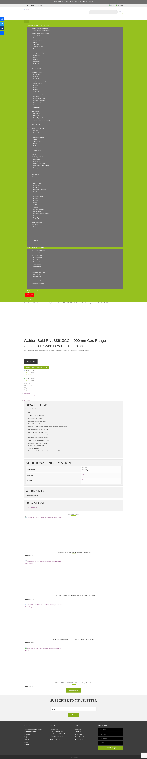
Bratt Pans (36, 187)
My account (78, 734)
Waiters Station (37, 150)
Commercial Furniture (35, 247)
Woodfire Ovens (37, 229)
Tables (35, 146)
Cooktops (35, 85)
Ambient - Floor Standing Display (41, 33)
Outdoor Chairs (37, 264)
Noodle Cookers (37, 40)
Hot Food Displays (38, 94)
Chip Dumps (36, 191)
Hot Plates (36, 96)
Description (27, 393)
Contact (30, 299)
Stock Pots (36, 44)
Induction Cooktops (38, 209)
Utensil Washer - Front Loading (41, 120)
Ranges (35, 215)
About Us (78, 731)
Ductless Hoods (36, 176)
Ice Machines (36, 64)
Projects (30, 292)
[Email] (2, 28)
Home (25, 303)
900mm (84, 480)
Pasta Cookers (37, 211)
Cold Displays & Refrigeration (40, 53)
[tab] (73, 394)
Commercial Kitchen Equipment (39, 25)
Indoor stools (36, 262)
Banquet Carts (37, 161)
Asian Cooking (36, 35)
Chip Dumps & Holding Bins (41, 81)
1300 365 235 (30, 5)
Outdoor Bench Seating (38, 283)
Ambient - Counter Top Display (40, 28)
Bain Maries (36, 74)
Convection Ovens (38, 196)
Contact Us (78, 729)
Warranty (26, 398)
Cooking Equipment (37, 181)
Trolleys (35, 148)
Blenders (35, 76)
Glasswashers (36, 115)
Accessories (35, 240)
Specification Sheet (32, 507)
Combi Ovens (37, 194)
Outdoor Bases (37, 276)
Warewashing (35, 111)
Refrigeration (36, 61)
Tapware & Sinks (36, 68)
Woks (34, 48)
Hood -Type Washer (38, 118)
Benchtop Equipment (37, 72)
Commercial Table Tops (38, 280)
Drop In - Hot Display (39, 163)
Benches (35, 130)
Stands (35, 143)
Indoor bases (36, 274)
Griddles (35, 89)
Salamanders (36, 105)
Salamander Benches (38, 137)
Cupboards (36, 132)
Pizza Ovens (35, 224)
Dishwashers (36, 113)
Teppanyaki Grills (38, 46)
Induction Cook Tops (39, 100)
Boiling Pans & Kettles (39, 98)
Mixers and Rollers (37, 222)
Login (112, 5)
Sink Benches (37, 141)
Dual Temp (36, 57)
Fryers (35, 87)
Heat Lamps (35, 154)
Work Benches (35, 174)
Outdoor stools (37, 266)
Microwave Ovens (38, 102)
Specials (30, 295)
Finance (39, 5)
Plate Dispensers (36, 124)
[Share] (2, 33)
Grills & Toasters (37, 92)
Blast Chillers (36, 55)
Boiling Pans (36, 185)
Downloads (27, 400)
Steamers (35, 42)
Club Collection (37, 257)
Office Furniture (33, 290)
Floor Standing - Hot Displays (41, 165)
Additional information (30, 396)
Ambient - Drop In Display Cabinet (41, 30)
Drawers (35, 135)
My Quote (120, 5)
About (29, 297)
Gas (83, 474)
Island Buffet (36, 170)
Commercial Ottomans (38, 253)
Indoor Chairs (37, 259)
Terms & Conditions (80, 737)
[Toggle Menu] (26, 21)
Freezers (35, 59)
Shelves (35, 139)
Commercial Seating (37, 255)
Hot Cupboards (37, 167)
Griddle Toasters (37, 205)
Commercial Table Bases (38, 272)
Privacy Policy (79, 739)
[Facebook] (2, 19)
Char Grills (36, 78)
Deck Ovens (36, 226)
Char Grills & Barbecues (39, 189)
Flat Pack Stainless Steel (38, 128)
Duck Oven (36, 38)
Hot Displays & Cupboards (39, 157)
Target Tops (36, 107)
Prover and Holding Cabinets (41, 213)
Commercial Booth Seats (38, 250)
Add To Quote (30, 361)
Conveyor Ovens (37, 83)
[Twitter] (2, 24)
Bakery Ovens (37, 183)
